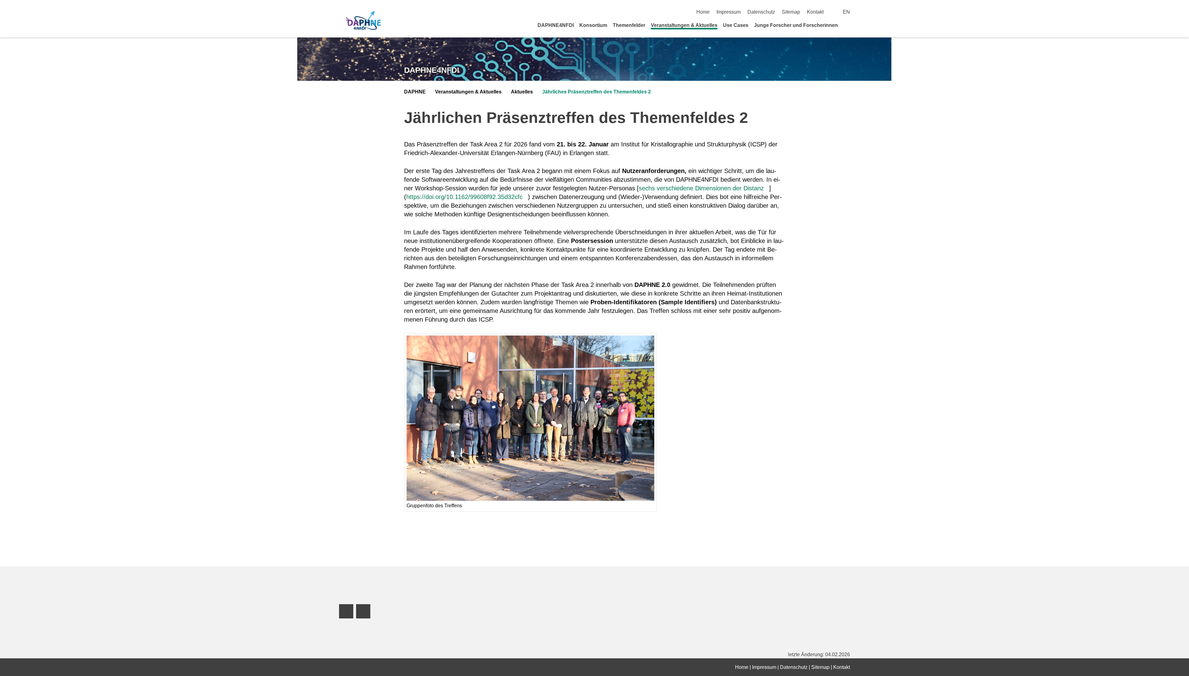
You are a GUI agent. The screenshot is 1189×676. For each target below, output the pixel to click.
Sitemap (791, 12)
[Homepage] (363, 21)
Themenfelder (629, 25)
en (846, 12)
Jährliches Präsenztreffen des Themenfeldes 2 (596, 91)
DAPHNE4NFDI (556, 25)
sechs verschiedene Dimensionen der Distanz (701, 188)
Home (703, 12)
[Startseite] (848, 25)
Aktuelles (522, 91)
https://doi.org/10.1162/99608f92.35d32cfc (464, 196)
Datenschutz (761, 12)
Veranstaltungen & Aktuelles (684, 25)
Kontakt (815, 12)
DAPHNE (415, 91)
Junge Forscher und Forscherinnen (796, 25)
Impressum (728, 12)
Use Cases (735, 25)
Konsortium (593, 25)
